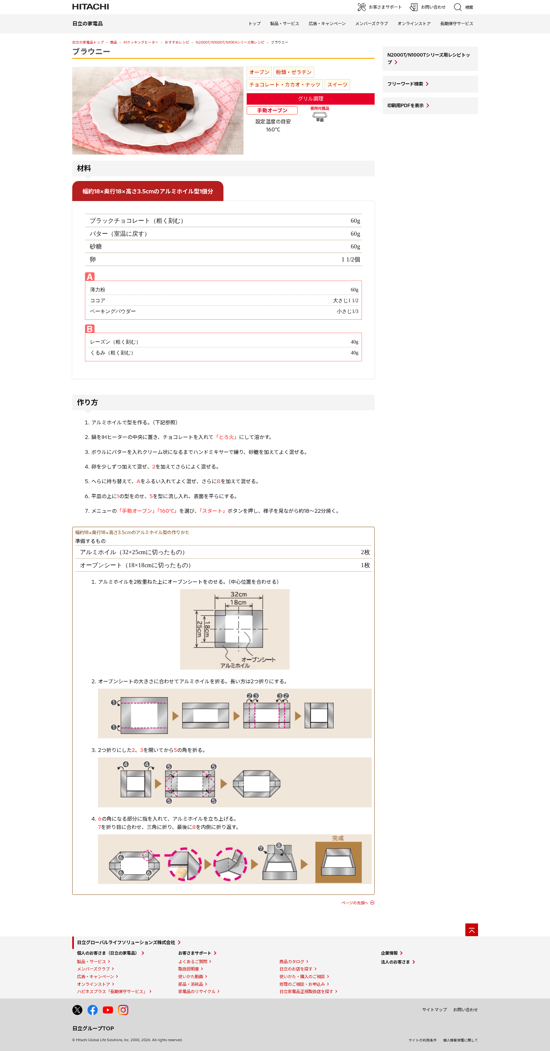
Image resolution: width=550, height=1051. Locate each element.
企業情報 (389, 953)
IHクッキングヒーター (141, 42)
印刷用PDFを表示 (405, 105)
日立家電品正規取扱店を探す (306, 991)
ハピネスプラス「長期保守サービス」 (112, 991)
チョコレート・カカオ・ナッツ (285, 84)
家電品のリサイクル (196, 991)
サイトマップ (434, 1009)
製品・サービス (91, 961)
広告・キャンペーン (95, 976)
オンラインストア (414, 23)
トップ (254, 23)
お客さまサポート (194, 953)
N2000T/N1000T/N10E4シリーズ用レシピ (230, 42)
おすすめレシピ (177, 42)
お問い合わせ (465, 1009)
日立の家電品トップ (88, 42)
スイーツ (337, 84)
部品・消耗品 (190, 984)
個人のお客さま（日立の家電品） (108, 953)
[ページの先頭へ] (471, 929)
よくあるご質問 (192, 961)
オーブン (259, 72)
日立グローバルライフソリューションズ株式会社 (126, 942)
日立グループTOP (93, 1028)
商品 (113, 42)
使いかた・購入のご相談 (302, 976)
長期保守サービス (456, 23)
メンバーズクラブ (371, 23)
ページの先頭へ (355, 903)
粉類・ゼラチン (294, 72)
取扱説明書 (188, 968)
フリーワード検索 (405, 84)
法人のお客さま (395, 961)
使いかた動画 (190, 976)
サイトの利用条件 (423, 1040)
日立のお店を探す (296, 968)
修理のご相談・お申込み (302, 984)
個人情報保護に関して (460, 1040)
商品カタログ (291, 961)
